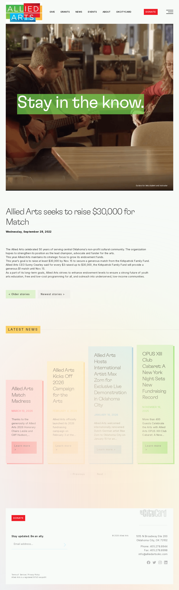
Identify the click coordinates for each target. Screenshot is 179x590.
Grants (65, 11)
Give (52, 11)
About (106, 11)
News (79, 11)
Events (92, 11)
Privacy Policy (33, 575)
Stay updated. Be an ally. (28, 536)
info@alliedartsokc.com (153, 554)
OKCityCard (123, 11)
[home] (24, 12)
